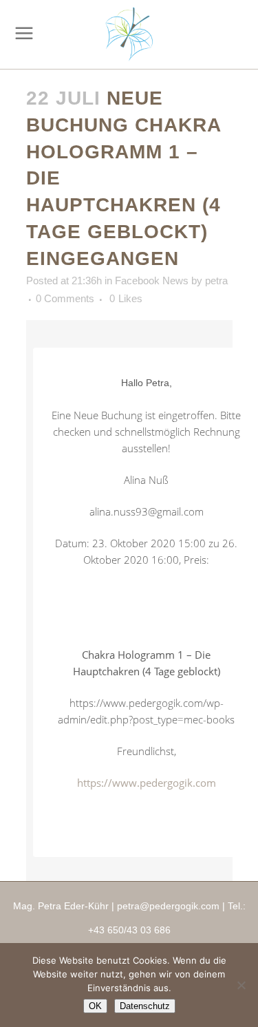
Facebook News (152, 280)
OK (95, 1006)
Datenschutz (145, 1006)
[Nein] (241, 985)
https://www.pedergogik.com (146, 783)
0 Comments (65, 298)
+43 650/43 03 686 (129, 929)
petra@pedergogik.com (168, 905)
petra (216, 280)
